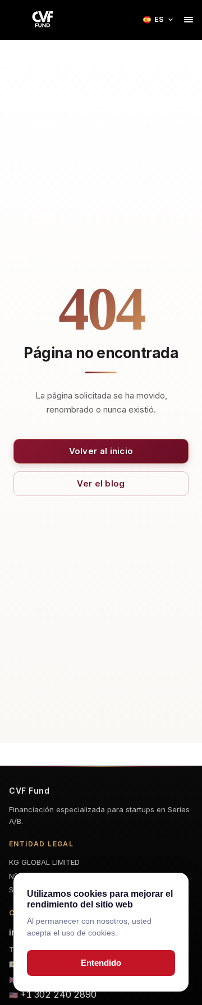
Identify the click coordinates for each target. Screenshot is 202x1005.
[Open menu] (188, 19)
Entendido (101, 962)
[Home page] (42, 19)
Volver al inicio (101, 451)
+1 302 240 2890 (58, 994)
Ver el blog (101, 483)
